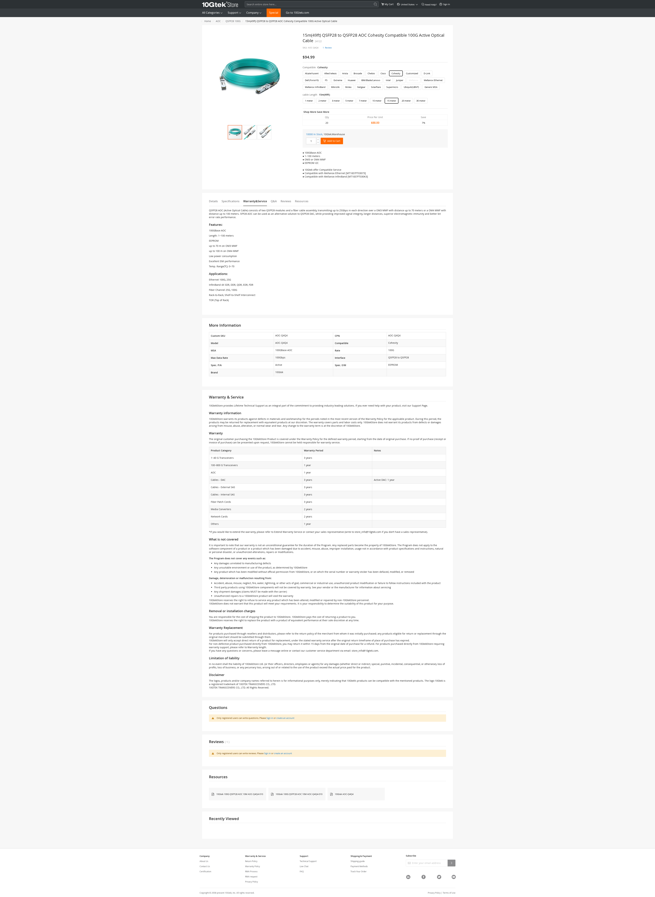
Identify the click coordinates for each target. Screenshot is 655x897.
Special (273, 13)
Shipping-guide (358, 861)
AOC (218, 21)
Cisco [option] (383, 73)
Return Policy (251, 861)
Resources (301, 201)
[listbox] (375, 81)
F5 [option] (326, 80)
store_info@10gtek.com (368, 531)
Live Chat (304, 866)
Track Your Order (359, 871)
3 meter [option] (336, 100)
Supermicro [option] (392, 87)
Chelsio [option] (371, 73)
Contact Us (205, 866)
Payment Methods (359, 866)
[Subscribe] (451, 863)
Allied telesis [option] (330, 73)
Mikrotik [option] (335, 87)
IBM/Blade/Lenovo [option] (370, 80)
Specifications (230, 201)
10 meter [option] (376, 100)
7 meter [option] (363, 100)
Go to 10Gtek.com (297, 13)
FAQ (302, 871)
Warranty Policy (252, 866)
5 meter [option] (349, 100)
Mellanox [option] (413, 80)
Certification (205, 871)
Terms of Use (449, 892)
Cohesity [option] (395, 73)
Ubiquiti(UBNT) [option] (411, 87)
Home (207, 21)
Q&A (274, 201)
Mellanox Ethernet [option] (433, 80)
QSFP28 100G (233, 21)
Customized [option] (412, 73)
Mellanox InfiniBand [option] (315, 87)
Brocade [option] (358, 73)
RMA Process (251, 871)
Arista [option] (345, 73)
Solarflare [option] (376, 87)
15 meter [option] (391, 100)
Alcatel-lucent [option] (312, 73)
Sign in (269, 718)
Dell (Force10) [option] (312, 80)
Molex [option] (348, 87)
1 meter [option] (309, 100)
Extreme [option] (338, 80)
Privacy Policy (251, 881)
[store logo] (220, 4)
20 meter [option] (406, 100)
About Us (204, 861)
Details (213, 201)
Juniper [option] (399, 80)
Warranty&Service (255, 201)
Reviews (286, 201)
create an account (285, 718)
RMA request (251, 876)
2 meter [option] (322, 100)
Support (233, 13)
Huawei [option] (351, 80)
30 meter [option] (420, 100)
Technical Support (308, 861)
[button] (249, 132)
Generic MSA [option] (431, 87)
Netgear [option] (361, 87)
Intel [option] (388, 80)
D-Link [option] (427, 73)
